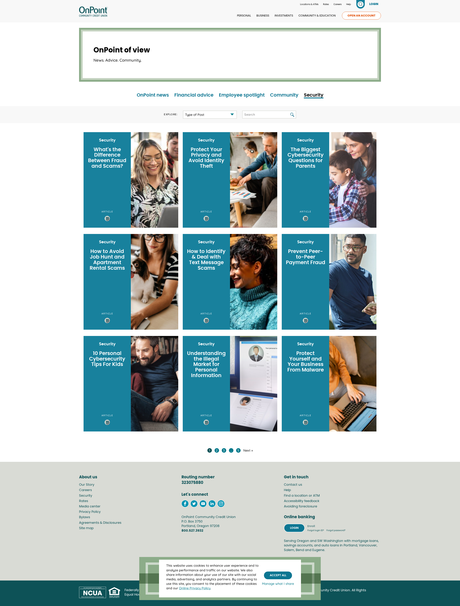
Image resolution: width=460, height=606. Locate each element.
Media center (89, 506)
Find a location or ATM (302, 495)
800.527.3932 (192, 530)
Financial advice (193, 95)
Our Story (86, 484)
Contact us (293, 484)
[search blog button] (292, 115)
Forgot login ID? (315, 530)
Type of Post (194, 115)
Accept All (278, 575)
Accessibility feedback (301, 501)
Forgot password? (335, 530)
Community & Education (317, 15)
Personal (244, 15)
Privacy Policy (90, 512)
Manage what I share (278, 584)
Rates (326, 4)
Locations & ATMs (309, 4)
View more (131, 180)
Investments (284, 15)
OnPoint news (153, 95)
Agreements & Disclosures (100, 522)
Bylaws (84, 517)
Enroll (311, 526)
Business (262, 15)
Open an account (361, 15)
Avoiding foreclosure (300, 506)
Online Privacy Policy (194, 588)
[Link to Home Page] (93, 12)
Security (313, 95)
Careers (338, 4)
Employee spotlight (242, 95)
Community (284, 95)
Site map (86, 528)
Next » (248, 450)
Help (348, 4)
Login (294, 527)
